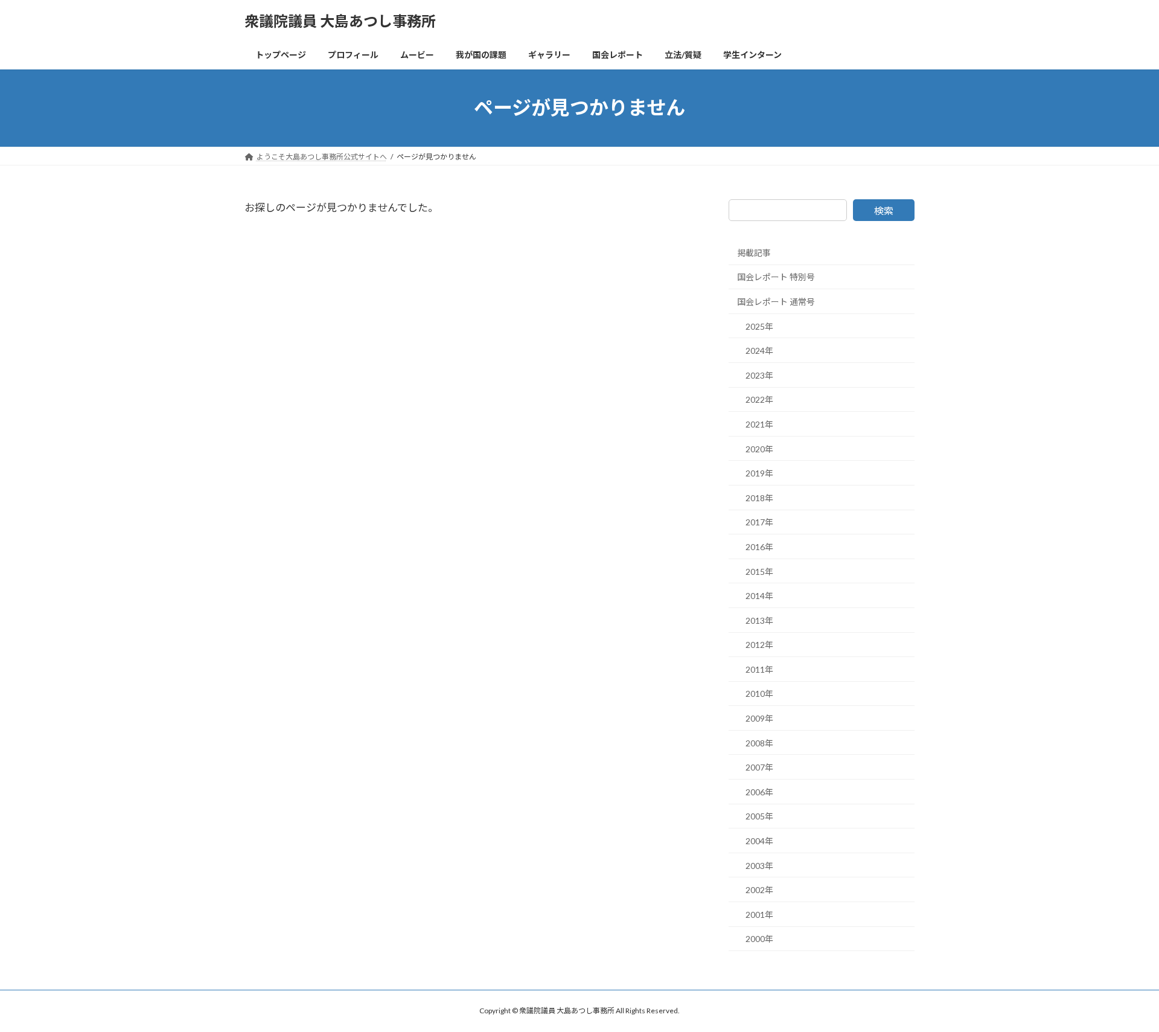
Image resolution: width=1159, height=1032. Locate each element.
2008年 (759, 742)
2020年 (759, 448)
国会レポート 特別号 (776, 277)
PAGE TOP (1122, 989)
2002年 (759, 890)
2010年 (759, 693)
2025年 (759, 326)
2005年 (759, 816)
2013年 (759, 620)
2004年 (759, 841)
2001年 (759, 914)
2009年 (759, 718)
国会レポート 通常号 (776, 301)
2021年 (759, 424)
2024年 (759, 350)
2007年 (759, 767)
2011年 (759, 669)
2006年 (759, 792)
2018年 (759, 498)
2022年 (759, 399)
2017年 (759, 522)
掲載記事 (754, 253)
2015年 (759, 571)
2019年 (759, 473)
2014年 (759, 596)
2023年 (759, 375)
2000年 (759, 939)
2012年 (759, 644)
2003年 (759, 865)
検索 (883, 210)
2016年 (759, 547)
